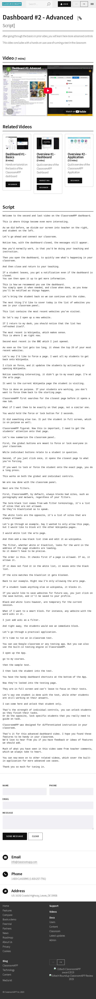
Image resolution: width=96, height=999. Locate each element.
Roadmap (8, 937)
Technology (8, 970)
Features (7, 910)
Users (52, 922)
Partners (7, 928)
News (5, 933)
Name (6, 785)
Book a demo (9, 919)
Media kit (7, 980)
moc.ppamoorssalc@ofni (24, 862)
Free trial (7, 924)
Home (6, 906)
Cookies (7, 951)
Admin (52, 940)
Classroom (54, 931)
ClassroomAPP (10, 965)
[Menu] (93, 4)
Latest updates (57, 935)
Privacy (6, 946)
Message (8, 813)
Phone (53, 785)
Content (53, 926)
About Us (7, 942)
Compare (7, 915)
